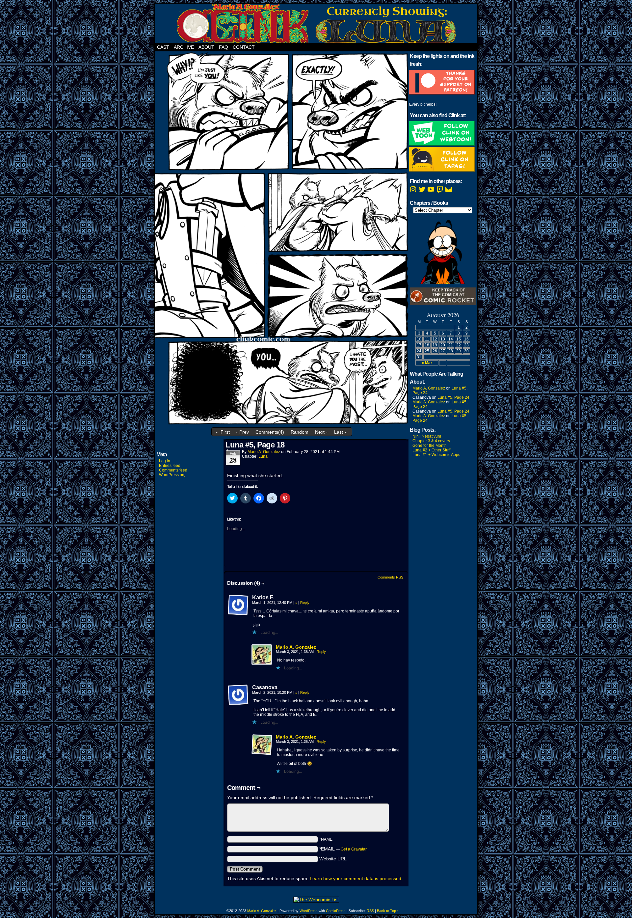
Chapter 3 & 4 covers (431, 441)
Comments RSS (390, 577)
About (206, 47)
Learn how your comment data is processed (355, 878)
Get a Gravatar (354, 849)
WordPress (309, 911)
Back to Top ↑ (388, 911)
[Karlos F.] (238, 605)
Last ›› (341, 432)
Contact (244, 47)
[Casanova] (238, 695)
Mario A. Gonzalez (264, 451)
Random (299, 432)
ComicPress (336, 911)
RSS (370, 911)
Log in (164, 461)
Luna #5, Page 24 (453, 397)
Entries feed (169, 465)
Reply (304, 603)
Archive (184, 47)
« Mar (427, 363)
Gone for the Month (429, 445)
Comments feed (173, 470)
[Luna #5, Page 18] (281, 422)
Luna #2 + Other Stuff (431, 450)
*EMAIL (343, 848)
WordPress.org (172, 474)
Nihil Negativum (426, 436)
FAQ (223, 47)
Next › (321, 432)
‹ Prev (242, 432)
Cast (163, 47)
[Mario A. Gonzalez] (262, 663)
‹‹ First (223, 432)
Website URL (333, 858)
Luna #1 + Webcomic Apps (436, 454)
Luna (263, 456)
